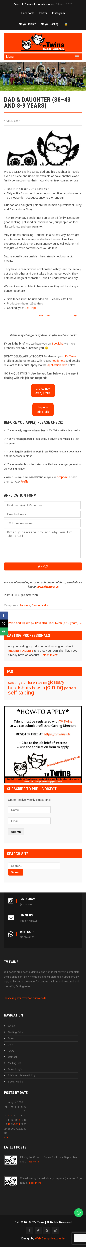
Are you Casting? (50, 24)
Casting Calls (15, 1032)
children (30, 682)
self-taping (21, 692)
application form (57, 365)
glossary (56, 682)
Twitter (43, 13)
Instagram (58, 13)
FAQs (11, 1050)
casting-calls (44, 315)
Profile (24, 481)
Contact (12, 1056)
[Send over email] (4, 631)
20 (15, 1124)
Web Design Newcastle (50, 1238)
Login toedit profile (43, 409)
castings (73, 315)
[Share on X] (4, 623)
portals (70, 688)
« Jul (6, 1137)
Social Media (15, 1081)
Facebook (27, 13)
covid (40, 683)
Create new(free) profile (43, 391)
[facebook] (29, 1230)
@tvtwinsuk (26, 904)
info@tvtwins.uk (28, 920)
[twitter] (38, 1230)
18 (9, 1124)
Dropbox (62, 477)
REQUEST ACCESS (20, 650)
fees (45, 683)
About (11, 1025)
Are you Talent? (27, 24)
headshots (58, 360)
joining (54, 687)
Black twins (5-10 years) (65, 622)
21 (18, 1124)
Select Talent (49, 655)
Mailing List (14, 1063)
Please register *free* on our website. (25, 998)
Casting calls (40, 605)
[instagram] (46, 1230)
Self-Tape (31, 307)
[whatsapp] (55, 1230)
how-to (38, 687)
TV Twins (70, 356)
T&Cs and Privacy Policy (21, 1075)
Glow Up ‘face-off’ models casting (34, 4)
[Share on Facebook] (4, 616)
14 (18, 1119)
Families (25, 605)
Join (10, 1044)
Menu (10, 56)
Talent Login (15, 1069)
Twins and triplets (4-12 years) (25, 622)
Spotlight (57, 343)
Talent (11, 1038)
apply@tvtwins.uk (47, 586)
